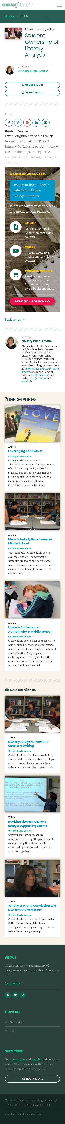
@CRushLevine (40, 375)
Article (29, 29)
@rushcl (26, 381)
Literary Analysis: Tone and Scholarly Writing (28, 744)
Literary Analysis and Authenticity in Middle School (29, 629)
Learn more (13, 983)
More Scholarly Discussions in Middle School (30, 541)
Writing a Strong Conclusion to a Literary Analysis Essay (32, 908)
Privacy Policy (13, 1104)
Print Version (34, 92)
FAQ (12, 1031)
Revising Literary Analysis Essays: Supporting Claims (27, 824)
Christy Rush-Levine (33, 71)
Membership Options (30, 301)
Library (9, 16)
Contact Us (17, 1022)
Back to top (13, 319)
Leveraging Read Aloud (25, 451)
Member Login (33, 85)
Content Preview (16, 131)
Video (11, 737)
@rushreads (41, 378)
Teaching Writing (45, 29)
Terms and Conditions (37, 1104)
